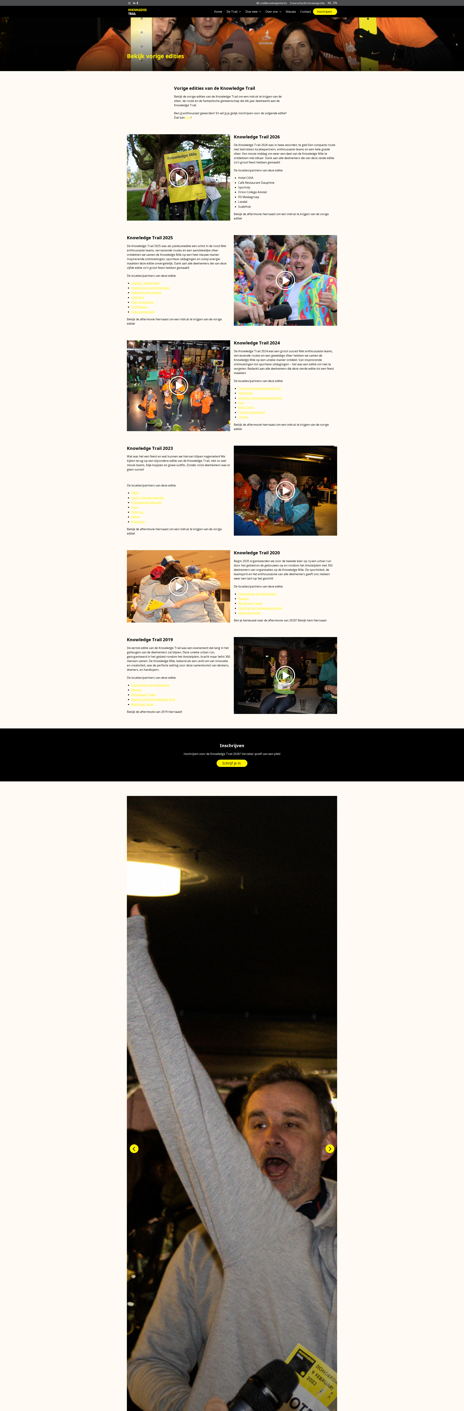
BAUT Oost (245, 407)
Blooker (243, 599)
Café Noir (137, 297)
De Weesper (139, 307)
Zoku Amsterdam (143, 312)
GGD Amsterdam (142, 302)
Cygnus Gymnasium (251, 412)
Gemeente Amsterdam (146, 293)
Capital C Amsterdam (145, 283)
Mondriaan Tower (250, 603)
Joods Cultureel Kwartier (147, 498)
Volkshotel (245, 393)
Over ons (272, 12)
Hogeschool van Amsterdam (150, 288)
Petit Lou (137, 512)
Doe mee (251, 12)
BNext (135, 517)
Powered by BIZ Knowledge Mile (307, 3)
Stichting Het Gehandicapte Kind (260, 398)
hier (188, 118)
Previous (134, 1148)
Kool (241, 403)
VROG (135, 493)
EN (335, 3)
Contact (305, 12)
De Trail (232, 12)
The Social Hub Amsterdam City (259, 388)
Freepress (138, 522)
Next (330, 1148)
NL (330, 3)
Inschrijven (324, 12)
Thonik (243, 417)
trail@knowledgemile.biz (273, 3)
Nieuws (291, 12)
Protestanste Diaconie (146, 502)
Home (218, 12)
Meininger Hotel (249, 613)
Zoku (134, 507)
